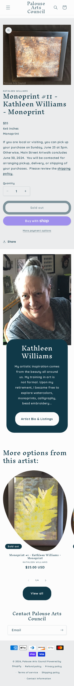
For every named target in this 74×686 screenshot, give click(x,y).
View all (37, 593)
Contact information (39, 678)
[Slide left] (28, 580)
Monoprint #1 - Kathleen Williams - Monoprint (35, 557)
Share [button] (12, 241)
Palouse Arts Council (34, 661)
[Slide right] (45, 580)
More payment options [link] (37, 230)
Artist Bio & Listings (37, 419)
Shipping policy (51, 672)
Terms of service (28, 672)
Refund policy (33, 666)
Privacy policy (53, 666)
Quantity (9, 183)
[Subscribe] (61, 630)
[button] (8, 7)
